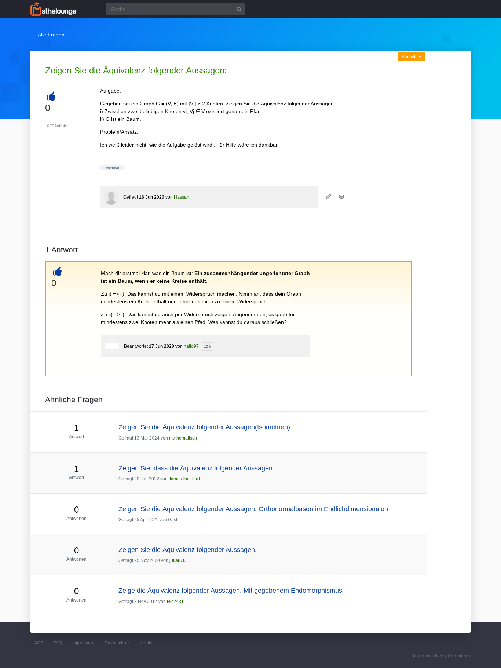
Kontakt (147, 643)
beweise (112, 167)
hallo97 (191, 346)
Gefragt (130, 197)
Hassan (181, 197)
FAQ (58, 643)
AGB (38, 643)
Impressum (83, 643)
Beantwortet (136, 346)
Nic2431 (175, 601)
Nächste (411, 56)
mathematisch (183, 438)
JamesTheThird (184, 478)
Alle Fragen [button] (51, 34)
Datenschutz (117, 643)
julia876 (177, 560)
